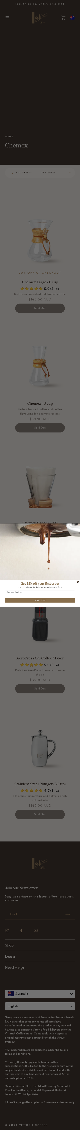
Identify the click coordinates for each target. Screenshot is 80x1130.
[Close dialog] (78, 582)
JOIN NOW (40, 600)
